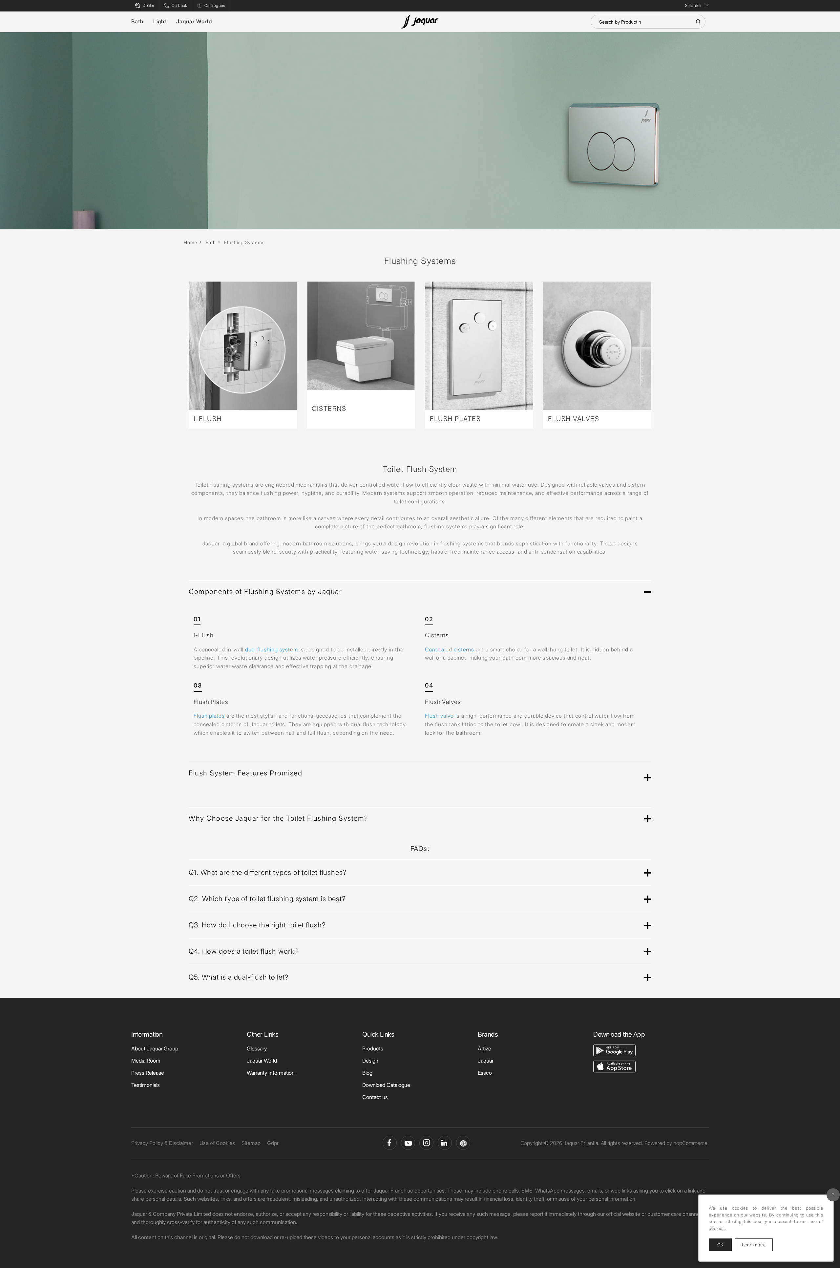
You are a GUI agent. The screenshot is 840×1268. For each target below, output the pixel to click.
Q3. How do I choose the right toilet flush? (257, 925)
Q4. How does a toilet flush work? (243, 951)
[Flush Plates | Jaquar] (479, 346)
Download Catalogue (386, 1085)
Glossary (257, 1048)
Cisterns (329, 408)
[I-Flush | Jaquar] (243, 346)
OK (720, 1244)
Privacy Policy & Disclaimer (162, 1143)
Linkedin (445, 1143)
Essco (485, 1072)
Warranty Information (271, 1072)
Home (191, 242)
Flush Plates (455, 419)
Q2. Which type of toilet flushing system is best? (267, 899)
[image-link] (614, 1049)
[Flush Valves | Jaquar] (597, 346)
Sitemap (251, 1143)
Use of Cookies (217, 1143)
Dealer (148, 5)
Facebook (390, 1143)
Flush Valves (573, 419)
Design (370, 1060)
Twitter (426, 1143)
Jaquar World (194, 21)
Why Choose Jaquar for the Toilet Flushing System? (278, 818)
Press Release (147, 1072)
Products (372, 1048)
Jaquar (486, 1060)
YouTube (408, 1143)
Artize (484, 1048)
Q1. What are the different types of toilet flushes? (267, 872)
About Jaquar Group (154, 1048)
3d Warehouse (463, 1143)
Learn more (757, 1244)
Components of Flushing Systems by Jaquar (265, 591)
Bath (137, 21)
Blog (367, 1072)
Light (160, 21)
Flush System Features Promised (245, 773)
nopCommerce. (691, 1143)
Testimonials (145, 1085)
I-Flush (208, 419)
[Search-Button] (698, 21)
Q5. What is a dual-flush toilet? (238, 977)
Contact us (375, 1097)
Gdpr (273, 1143)
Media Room (145, 1060)
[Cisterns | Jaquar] (361, 336)
